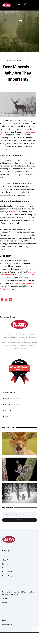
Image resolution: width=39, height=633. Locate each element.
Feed (15, 85)
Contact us (4, 289)
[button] (31, 4)
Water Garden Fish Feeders (13, 405)
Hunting (19, 85)
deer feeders (15, 211)
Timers (7, 417)
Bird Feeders (9, 411)
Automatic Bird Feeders (22, 283)
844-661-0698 (7, 625)
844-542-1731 (7, 603)
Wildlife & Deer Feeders (12, 393)
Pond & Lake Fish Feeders (13, 399)
